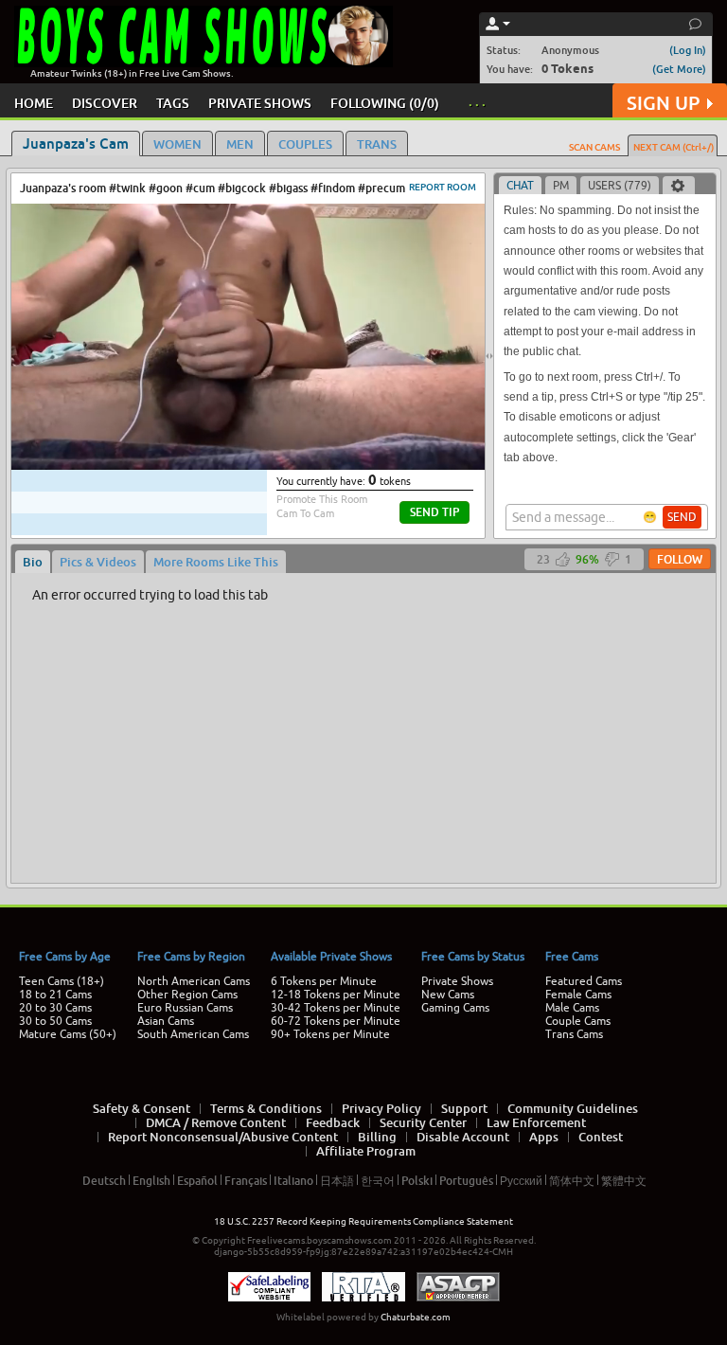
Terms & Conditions (266, 1108)
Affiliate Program (366, 1150)
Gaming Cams (455, 1007)
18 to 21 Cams (55, 994)
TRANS (377, 144)
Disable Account (463, 1136)
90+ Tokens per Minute (330, 1034)
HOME (33, 103)
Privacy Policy (381, 1108)
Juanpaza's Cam (76, 143)
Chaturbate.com (416, 1317)
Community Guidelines (572, 1108)
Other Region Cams (187, 994)
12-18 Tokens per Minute (335, 994)
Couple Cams (578, 1021)
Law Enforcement (536, 1122)
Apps (544, 1136)
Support (464, 1108)
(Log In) (687, 50)
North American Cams (193, 981)
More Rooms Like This (215, 561)
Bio (33, 561)
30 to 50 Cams (55, 1021)
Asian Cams (165, 1021)
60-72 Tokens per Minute (335, 1021)
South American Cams (193, 1034)
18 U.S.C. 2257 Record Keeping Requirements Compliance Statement (363, 1221)
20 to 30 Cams (55, 1007)
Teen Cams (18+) (61, 981)
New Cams (447, 994)
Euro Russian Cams (185, 1007)
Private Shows (457, 981)
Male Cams (572, 1007)
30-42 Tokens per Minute (335, 1007)
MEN (240, 144)
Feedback (333, 1122)
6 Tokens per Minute (324, 981)
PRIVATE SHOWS (259, 103)
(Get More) (679, 69)
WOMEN (177, 144)
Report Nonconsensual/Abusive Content (223, 1136)
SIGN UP (663, 103)
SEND (682, 517)
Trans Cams (574, 1034)
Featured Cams (583, 981)
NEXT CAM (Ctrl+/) (673, 146)
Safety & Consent (141, 1108)
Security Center (423, 1122)
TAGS (172, 103)
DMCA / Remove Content (216, 1122)
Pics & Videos (98, 561)
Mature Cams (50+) (67, 1034)
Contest (600, 1136)
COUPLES (305, 144)
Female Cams (578, 994)
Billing (377, 1136)
